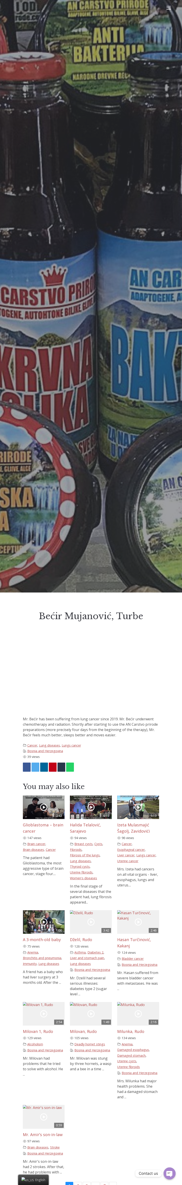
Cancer (32, 745)
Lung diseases (49, 745)
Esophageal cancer (131, 850)
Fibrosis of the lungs (85, 855)
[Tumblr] (61, 767)
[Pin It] (53, 767)
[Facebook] (27, 767)
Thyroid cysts (80, 866)
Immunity (30, 964)
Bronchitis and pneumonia (42, 958)
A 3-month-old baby (42, 939)
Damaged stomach (131, 1055)
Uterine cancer (127, 861)
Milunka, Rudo (130, 1031)
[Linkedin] (44, 767)
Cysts (98, 844)
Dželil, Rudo (81, 939)
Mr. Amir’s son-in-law (43, 1134)
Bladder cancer (133, 958)
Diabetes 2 (95, 952)
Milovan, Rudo (83, 1031)
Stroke (55, 1147)
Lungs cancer (71, 745)
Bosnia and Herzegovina (45, 751)
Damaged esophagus (133, 1050)
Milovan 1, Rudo (38, 1031)
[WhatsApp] (70, 767)
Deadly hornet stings (89, 1044)
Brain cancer (36, 844)
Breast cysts (83, 844)
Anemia (32, 952)
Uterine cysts (126, 1061)
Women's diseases (83, 878)
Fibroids (76, 850)
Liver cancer (126, 855)
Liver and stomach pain (87, 958)
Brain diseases (33, 850)
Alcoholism (35, 1044)
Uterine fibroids (81, 872)
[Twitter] (35, 767)
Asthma (80, 952)
